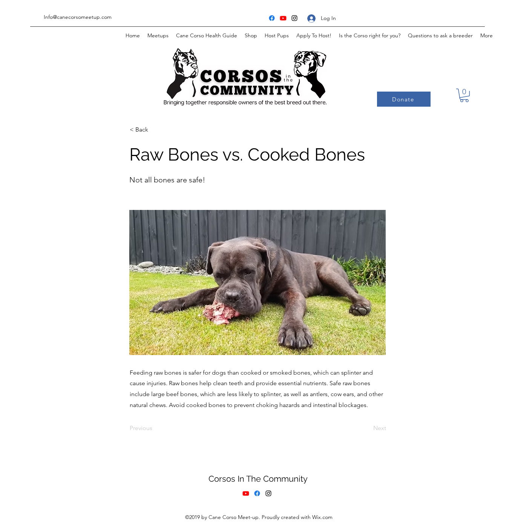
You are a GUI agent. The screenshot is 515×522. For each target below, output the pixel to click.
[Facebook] (272, 18)
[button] (464, 95)
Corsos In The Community (259, 479)
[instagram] (294, 18)
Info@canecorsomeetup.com (78, 17)
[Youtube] (283, 18)
